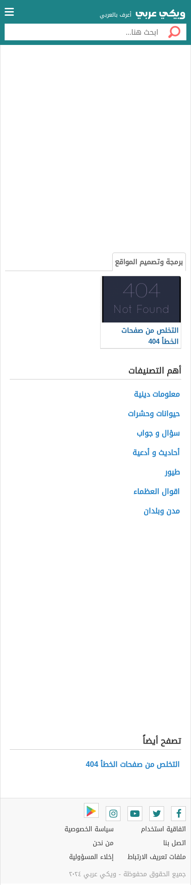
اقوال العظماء (157, 491)
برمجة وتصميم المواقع (149, 261)
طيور (172, 472)
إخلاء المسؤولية (91, 857)
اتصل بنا (174, 843)
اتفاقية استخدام (163, 829)
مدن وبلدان (162, 511)
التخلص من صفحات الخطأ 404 (133, 764)
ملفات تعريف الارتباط (156, 857)
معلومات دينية (157, 394)
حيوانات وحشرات (154, 413)
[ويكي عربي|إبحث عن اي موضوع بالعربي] (160, 15)
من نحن (103, 843)
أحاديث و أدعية (156, 452)
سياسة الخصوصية (89, 829)
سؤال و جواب (158, 433)
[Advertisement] (95, 150)
